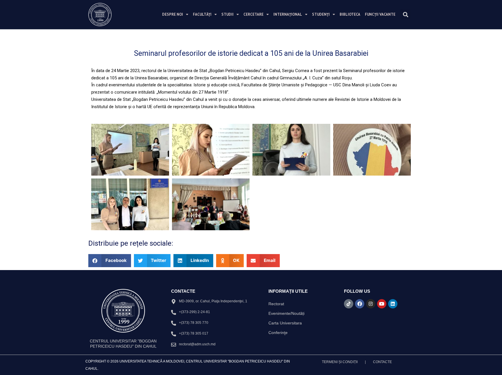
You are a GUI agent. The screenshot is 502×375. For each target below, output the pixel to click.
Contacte (382, 362)
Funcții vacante (380, 14)
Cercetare (253, 14)
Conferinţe (278, 332)
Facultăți (202, 14)
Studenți (321, 14)
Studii (227, 14)
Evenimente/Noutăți (286, 313)
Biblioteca (350, 14)
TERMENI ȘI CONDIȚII (340, 362)
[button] (405, 14)
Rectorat (276, 303)
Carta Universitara (285, 323)
